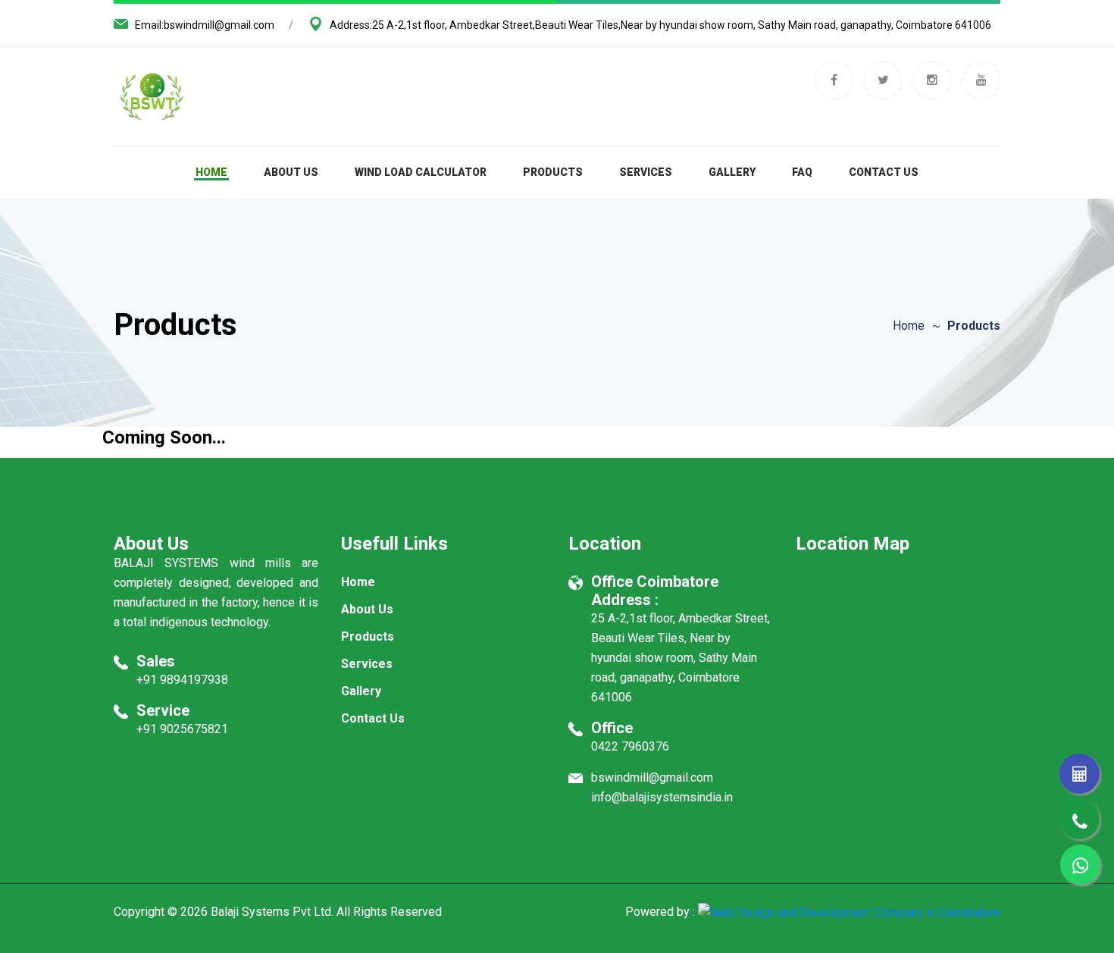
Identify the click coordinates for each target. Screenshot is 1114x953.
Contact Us (883, 172)
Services (645, 172)
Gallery (732, 172)
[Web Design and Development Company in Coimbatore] (849, 911)
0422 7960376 (630, 746)
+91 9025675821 (182, 729)
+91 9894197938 (182, 679)
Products (553, 172)
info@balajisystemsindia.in (662, 797)
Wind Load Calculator (421, 172)
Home (211, 172)
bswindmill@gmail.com (219, 25)
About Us (291, 172)
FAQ (802, 172)
